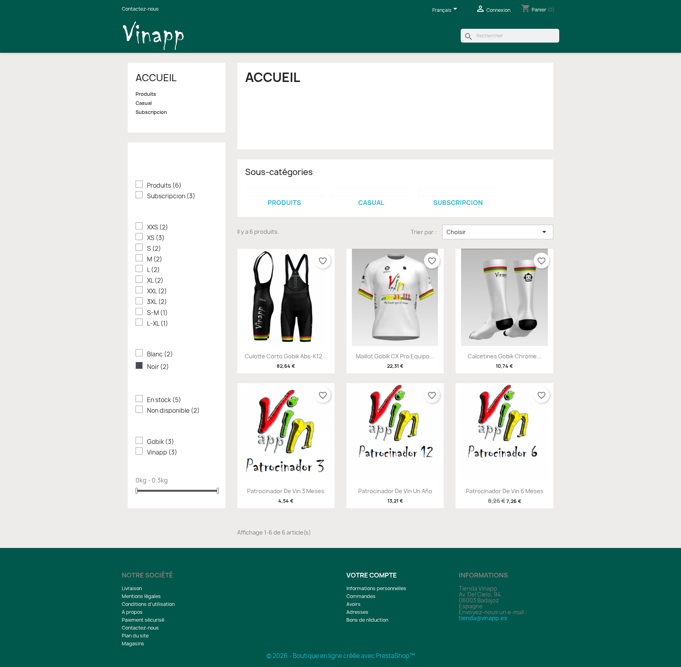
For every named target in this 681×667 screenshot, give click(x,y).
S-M (157, 313)
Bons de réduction (367, 620)
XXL (157, 291)
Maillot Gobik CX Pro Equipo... (395, 356)
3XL (157, 302)
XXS (157, 227)
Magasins (133, 643)
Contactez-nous (140, 9)
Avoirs (353, 604)
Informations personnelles (376, 588)
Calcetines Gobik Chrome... (504, 356)
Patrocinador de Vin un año (395, 491)
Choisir (498, 232)
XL (155, 280)
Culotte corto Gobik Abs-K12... (286, 356)
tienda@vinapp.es (483, 618)
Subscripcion (151, 112)
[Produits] (284, 192)
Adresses (357, 612)
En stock (164, 400)
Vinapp (162, 452)
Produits (146, 94)
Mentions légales (141, 596)
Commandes (361, 596)
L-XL (157, 323)
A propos (132, 612)
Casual (144, 103)
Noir (158, 367)
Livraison (132, 588)
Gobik (160, 442)
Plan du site (135, 635)
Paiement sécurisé (143, 620)
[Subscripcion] (458, 192)
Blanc (160, 354)
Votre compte (371, 575)
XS (156, 238)
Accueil (156, 77)
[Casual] (371, 192)
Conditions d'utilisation (148, 604)
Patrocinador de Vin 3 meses (285, 491)
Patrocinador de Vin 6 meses (504, 491)
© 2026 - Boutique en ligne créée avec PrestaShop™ (340, 656)
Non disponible (173, 411)
